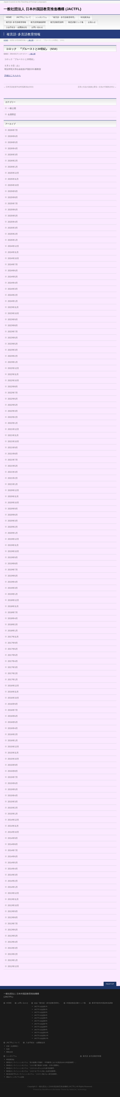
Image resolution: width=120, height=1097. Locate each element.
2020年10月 (13, 502)
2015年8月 (13, 771)
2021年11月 (13, 435)
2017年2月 (13, 673)
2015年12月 (13, 746)
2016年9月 (13, 704)
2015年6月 (13, 783)
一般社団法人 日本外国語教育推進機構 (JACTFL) (42, 9)
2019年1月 (13, 594)
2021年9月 (13, 447)
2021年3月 (13, 472)
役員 (8, 1049)
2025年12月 (13, 173)
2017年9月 (13, 643)
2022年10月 (13, 380)
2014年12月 (13, 820)
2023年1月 (13, 362)
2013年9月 (13, 911)
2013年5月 (13, 936)
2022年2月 (13, 417)
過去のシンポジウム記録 (15, 1077)
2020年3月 (13, 521)
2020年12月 (13, 490)
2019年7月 (13, 569)
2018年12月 (13, 600)
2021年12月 (13, 429)
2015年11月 (13, 753)
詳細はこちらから (12, 75)
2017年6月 (13, 649)
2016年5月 (13, 722)
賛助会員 (9, 1052)
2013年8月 (13, 917)
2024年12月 (13, 246)
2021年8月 (13, 453)
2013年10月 (13, 905)
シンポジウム (11, 1056)
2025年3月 (13, 228)
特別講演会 (10, 1059)
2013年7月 (13, 923)
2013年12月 (13, 893)
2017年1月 (13, 679)
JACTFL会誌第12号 (41, 1038)
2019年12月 (13, 539)
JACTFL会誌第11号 (41, 1035)
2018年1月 (13, 630)
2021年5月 (13, 466)
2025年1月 (13, 240)
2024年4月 (13, 283)
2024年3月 (13, 289)
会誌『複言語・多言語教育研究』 (47, 1003)
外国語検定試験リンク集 (76, 1003)
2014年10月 (13, 832)
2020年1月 (13, 533)
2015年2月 (13, 808)
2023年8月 (13, 325)
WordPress (46, 1090)
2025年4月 (13, 222)
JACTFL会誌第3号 (40, 1012)
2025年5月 (13, 216)
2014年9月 (13, 838)
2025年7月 (13, 203)
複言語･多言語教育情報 (92, 1056)
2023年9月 (13, 319)
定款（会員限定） (12, 1046)
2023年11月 (13, 307)
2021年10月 (13, 441)
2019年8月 (13, 563)
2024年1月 (13, 301)
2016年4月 (13, 728)
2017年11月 (13, 637)
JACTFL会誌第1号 (40, 1006)
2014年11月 (13, 826)
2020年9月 (13, 508)
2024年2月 (13, 295)
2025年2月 (13, 234)
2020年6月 (13, 515)
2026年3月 (13, 154)
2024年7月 (13, 264)
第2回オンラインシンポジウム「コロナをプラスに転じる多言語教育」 (31, 1071)
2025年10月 (13, 185)
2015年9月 (13, 765)
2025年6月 (13, 209)
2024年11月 (13, 252)
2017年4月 (13, 661)
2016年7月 (13, 710)
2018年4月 (13, 618)
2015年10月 (13, 759)
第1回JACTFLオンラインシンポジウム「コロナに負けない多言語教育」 (32, 1074)
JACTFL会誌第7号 (40, 1024)
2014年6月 (13, 856)
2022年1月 (13, 423)
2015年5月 (13, 789)
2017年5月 (13, 655)
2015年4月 (13, 795)
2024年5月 (13, 276)
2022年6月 (13, 399)
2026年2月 (13, 161)
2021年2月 (13, 478)
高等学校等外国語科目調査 (102, 1003)
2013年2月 (13, 954)
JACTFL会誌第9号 (40, 1029)
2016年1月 (13, 740)
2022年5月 (13, 405)
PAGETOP (110, 984)
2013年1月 (13, 960)
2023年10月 (13, 313)
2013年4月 (13, 942)
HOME (6, 40)
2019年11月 (13, 545)
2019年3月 (13, 588)
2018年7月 (13, 612)
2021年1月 (13, 484)
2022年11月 (13, 374)
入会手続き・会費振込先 (35, 1043)
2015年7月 (13, 777)
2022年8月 (13, 386)
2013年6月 (13, 929)
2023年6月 (13, 337)
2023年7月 (13, 331)
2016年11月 (13, 692)
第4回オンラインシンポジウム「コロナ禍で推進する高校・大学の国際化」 (33, 1065)
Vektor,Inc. (73, 1090)
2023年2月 (13, 356)
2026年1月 (13, 167)
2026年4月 (13, 148)
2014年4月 (13, 869)
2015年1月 (13, 813)
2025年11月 (13, 179)
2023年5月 (13, 344)
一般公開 (30, 40)
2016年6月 (13, 716)
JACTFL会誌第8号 (40, 1027)
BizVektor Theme (59, 1090)
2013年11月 (13, 899)
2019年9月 (13, 557)
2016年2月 (13, 734)
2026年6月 (13, 136)
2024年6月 (13, 270)
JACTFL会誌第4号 (40, 1015)
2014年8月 (13, 844)
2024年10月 (13, 258)
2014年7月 (13, 850)
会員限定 (12, 114)
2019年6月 (13, 576)
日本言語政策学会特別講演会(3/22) (18, 87)
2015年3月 (13, 801)
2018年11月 (13, 606)
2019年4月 (13, 582)
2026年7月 (13, 130)
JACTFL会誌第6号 (40, 1021)
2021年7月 (13, 460)
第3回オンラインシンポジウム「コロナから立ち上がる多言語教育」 (30, 1068)
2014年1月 (13, 887)
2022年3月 (13, 411)
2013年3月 (13, 948)
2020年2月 (13, 527)
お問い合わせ (23, 1003)
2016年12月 (13, 685)
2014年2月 (13, 881)
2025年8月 (13, 197)
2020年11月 (13, 496)
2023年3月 (13, 350)
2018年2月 (13, 624)
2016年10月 (13, 698)
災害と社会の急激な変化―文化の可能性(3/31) (97, 87)
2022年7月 (13, 392)
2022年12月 (13, 368)
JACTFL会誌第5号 (40, 1018)
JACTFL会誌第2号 (40, 1009)
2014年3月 (13, 875)
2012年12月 (13, 966)
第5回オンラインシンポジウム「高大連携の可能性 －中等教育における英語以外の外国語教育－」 (41, 1062)
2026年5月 (13, 142)
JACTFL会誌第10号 (41, 1032)
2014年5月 (13, 862)
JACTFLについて (13, 1043)
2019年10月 (13, 551)
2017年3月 (13, 667)
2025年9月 (13, 191)
